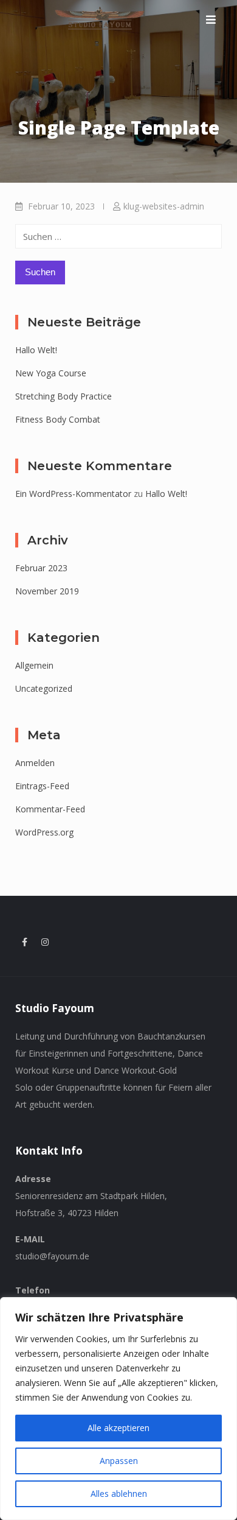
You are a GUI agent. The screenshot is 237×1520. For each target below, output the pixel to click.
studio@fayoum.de (52, 1256)
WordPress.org (44, 832)
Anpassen (119, 1460)
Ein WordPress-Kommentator (73, 493)
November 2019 (47, 591)
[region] (118, 1408)
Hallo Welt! (36, 350)
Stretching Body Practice (63, 396)
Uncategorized (43, 688)
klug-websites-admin (163, 206)
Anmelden (35, 763)
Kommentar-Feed (50, 809)
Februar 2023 (41, 568)
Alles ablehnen (119, 1493)
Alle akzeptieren (118, 1428)
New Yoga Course (50, 373)
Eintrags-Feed (42, 786)
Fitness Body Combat (57, 419)
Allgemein (34, 665)
